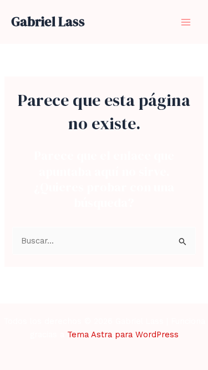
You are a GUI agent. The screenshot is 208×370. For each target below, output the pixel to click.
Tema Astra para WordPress (123, 334)
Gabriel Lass (48, 21)
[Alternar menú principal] (186, 22)
